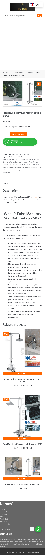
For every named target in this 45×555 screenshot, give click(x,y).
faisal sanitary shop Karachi (18, 162)
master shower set (12, 170)
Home (7, 72)
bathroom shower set (27, 157)
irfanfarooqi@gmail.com (8, 524)
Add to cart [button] (22, 373)
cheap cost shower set (20, 159)
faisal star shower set (25, 167)
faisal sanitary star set (27, 164)
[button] (39, 84)
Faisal (34, 197)
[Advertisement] (22, 46)
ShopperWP (35, 552)
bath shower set (13, 157)
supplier (27, 200)
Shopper (21, 552)
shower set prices (26, 170)
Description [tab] (7, 183)
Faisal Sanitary (18, 72)
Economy (30, 72)
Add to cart (18, 134)
